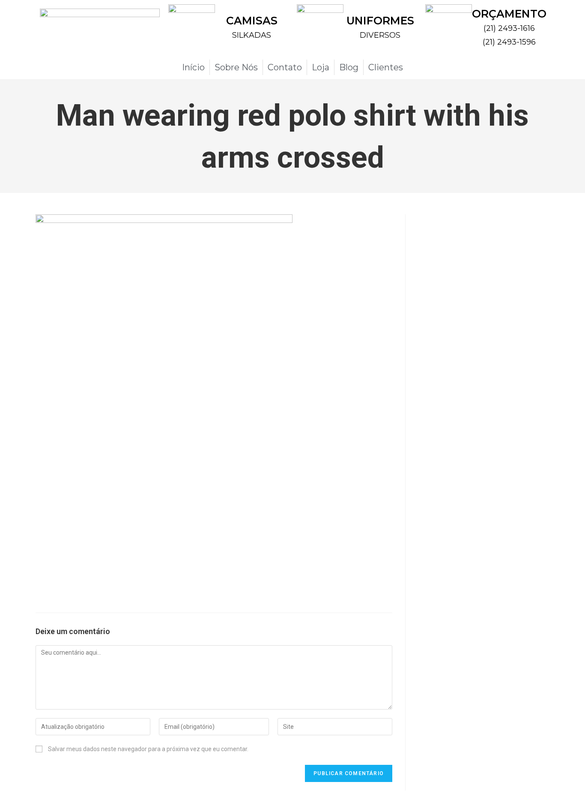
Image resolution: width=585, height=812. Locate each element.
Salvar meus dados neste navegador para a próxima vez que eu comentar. (148, 749)
